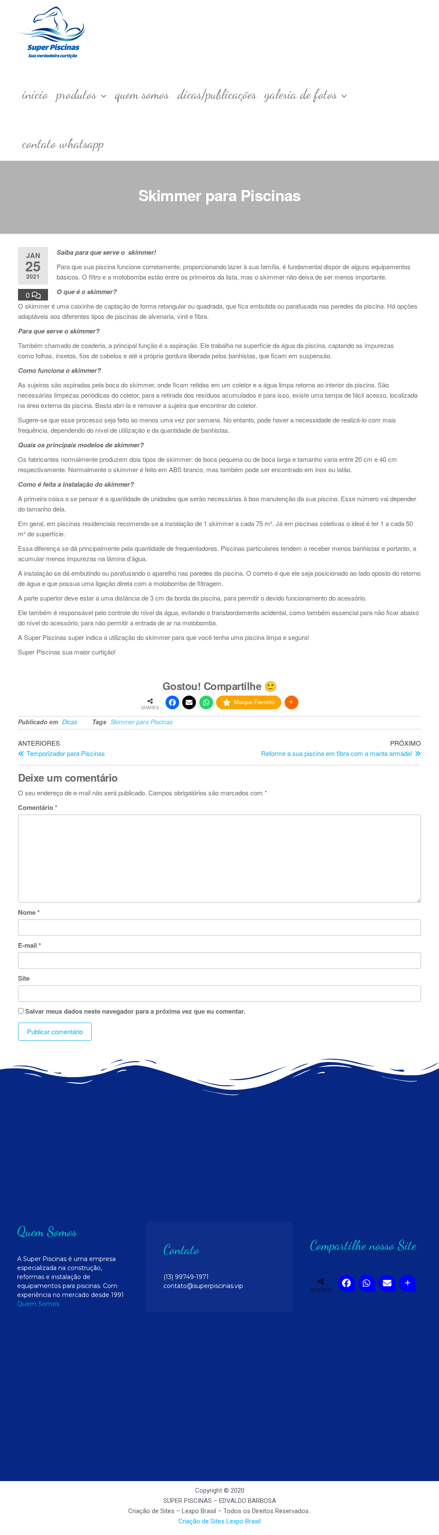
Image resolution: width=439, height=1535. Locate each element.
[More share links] (291, 702)
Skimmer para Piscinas (142, 721)
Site (24, 978)
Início (35, 94)
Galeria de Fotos (301, 94)
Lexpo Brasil (243, 1521)
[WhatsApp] (206, 702)
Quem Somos (142, 94)
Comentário (37, 807)
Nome (29, 912)
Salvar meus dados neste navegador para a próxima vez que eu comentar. (135, 1011)
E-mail (29, 945)
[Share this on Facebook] (172, 702)
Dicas (69, 721)
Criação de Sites (201, 1521)
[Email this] (189, 702)
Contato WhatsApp (63, 143)
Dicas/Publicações (216, 94)
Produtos (76, 94)
